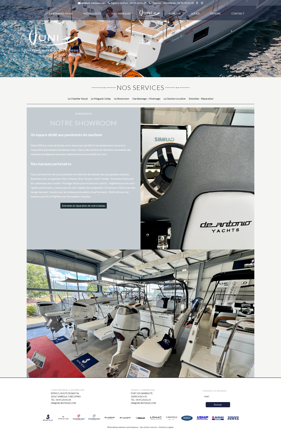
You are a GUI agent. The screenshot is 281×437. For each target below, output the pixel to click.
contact (237, 13)
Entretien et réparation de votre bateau (83, 205)
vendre (215, 13)
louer (195, 13)
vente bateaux (132, 427)
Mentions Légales (166, 427)
